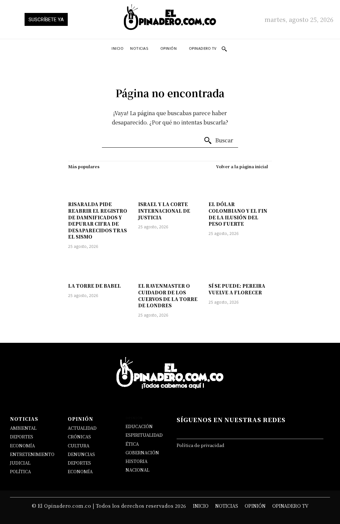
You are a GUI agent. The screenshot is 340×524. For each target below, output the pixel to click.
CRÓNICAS (79, 436)
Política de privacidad (200, 445)
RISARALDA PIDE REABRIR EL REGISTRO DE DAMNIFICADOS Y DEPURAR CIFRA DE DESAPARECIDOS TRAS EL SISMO (97, 220)
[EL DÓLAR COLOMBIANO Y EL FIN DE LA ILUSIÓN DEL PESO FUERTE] (240, 185)
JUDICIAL (20, 463)
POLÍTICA (20, 471)
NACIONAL (137, 470)
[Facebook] (188, 430)
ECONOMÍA (22, 445)
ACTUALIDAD (82, 428)
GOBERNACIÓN (142, 452)
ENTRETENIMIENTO (32, 454)
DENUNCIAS (81, 454)
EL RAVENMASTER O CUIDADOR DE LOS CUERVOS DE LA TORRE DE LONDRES (168, 295)
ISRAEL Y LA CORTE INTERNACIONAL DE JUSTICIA (164, 210)
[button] (224, 49)
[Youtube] (268, 430)
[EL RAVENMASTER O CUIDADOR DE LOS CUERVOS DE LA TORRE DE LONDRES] (170, 267)
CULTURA (78, 445)
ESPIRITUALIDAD (144, 435)
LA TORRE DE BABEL (94, 285)
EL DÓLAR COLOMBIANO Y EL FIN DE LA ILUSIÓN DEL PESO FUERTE (238, 214)
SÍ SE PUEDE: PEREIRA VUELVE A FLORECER (237, 289)
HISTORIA (136, 461)
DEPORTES (21, 436)
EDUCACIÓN (139, 426)
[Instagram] (228, 430)
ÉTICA (132, 444)
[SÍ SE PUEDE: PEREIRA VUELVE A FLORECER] (240, 267)
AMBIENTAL (23, 428)
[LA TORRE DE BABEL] (99, 267)
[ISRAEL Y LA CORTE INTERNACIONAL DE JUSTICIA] (170, 185)
